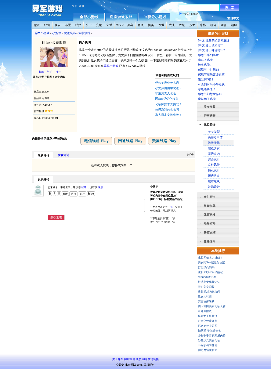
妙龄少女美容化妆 (209, 340)
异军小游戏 (42, 33)
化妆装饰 (70, 33)
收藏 (41, 71)
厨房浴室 (214, 175)
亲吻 (224, 25)
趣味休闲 (210, 241)
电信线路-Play (96, 141)
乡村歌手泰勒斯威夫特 (211, 335)
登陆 (83, 187)
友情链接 (153, 359)
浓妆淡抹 (84, 33)
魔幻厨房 (210, 197)
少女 (192, 25)
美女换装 (210, 106)
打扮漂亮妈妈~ (207, 267)
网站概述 (129, 359)
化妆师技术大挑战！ (168, 104)
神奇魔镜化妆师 (207, 350)
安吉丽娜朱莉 (206, 301)
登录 (74, 6)
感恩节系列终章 (208, 55)
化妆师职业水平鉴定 (210, 272)
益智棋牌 (210, 205)
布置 (68, 25)
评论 (49, 71)
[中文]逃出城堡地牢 (210, 45)
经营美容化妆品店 (167, 82)
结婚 (78, 25)
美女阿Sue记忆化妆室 (211, 262)
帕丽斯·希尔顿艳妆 (209, 330)
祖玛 (213, 25)
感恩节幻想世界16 (210, 94)
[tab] (218, 106)
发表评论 (63, 155)
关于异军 (117, 359)
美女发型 (214, 131)
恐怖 (203, 25)
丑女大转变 (205, 296)
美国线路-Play (164, 141)
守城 (109, 25)
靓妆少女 (214, 148)
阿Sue (120, 25)
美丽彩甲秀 (215, 137)
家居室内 (214, 153)
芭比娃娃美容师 (207, 325)
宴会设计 (214, 159)
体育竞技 (210, 214)
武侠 (172, 25)
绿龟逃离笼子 (207, 89)
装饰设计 (214, 186)
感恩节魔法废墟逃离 (211, 74)
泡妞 (234, 25)
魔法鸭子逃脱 (207, 99)
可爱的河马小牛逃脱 (211, 84)
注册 (81, 6)
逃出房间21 (205, 79)
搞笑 (151, 25)
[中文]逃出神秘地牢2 (211, 50)
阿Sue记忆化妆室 (166, 98)
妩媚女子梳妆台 (207, 316)
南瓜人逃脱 (205, 60)
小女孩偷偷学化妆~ (168, 88)
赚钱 (141, 25)
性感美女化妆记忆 (209, 281)
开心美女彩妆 (206, 286)
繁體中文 (233, 18)
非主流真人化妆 (165, 93)
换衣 (58, 25)
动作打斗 (210, 223)
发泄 (161, 25)
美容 (130, 25)
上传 (170, 207)
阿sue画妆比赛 (207, 277)
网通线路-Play (130, 141)
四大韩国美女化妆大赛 (211, 306)
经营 (47, 25)
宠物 (99, 25)
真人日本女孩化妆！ (168, 114)
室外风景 (214, 164)
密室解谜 (210, 115)
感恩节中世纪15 (208, 69)
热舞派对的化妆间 (167, 109)
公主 (89, 25)
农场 (182, 25)
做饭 (37, 25)
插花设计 (214, 170)
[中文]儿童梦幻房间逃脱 (213, 40)
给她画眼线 (205, 311)
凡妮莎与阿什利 (207, 345)
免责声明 (141, 359)
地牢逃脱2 (205, 64)
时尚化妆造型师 (207, 320)
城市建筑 (214, 181)
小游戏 (56, 33)
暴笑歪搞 (210, 232)
